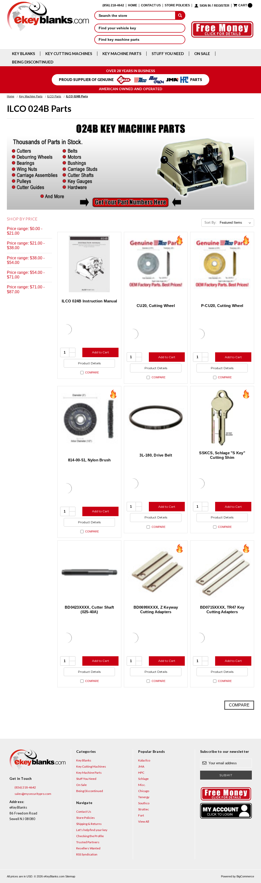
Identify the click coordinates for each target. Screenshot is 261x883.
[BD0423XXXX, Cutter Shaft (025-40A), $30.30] (89, 572)
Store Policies (177, 5)
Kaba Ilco (144, 760)
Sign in (205, 5)
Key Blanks (23, 53)
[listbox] (236, 222)
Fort (141, 815)
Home (132, 5)
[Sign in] (226, 811)
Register (221, 5)
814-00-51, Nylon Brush (89, 460)
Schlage (143, 779)
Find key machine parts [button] (119, 39)
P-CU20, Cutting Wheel (222, 305)
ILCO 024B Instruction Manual (89, 301)
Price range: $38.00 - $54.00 (26, 260)
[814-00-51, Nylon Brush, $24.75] (89, 418)
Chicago (143, 791)
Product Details (89, 363)
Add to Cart (100, 352)
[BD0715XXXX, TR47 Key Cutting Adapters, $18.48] (222, 572)
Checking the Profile (90, 836)
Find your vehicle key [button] (117, 28)
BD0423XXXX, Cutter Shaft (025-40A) (89, 609)
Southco (143, 803)
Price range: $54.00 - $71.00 (26, 274)
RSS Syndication (86, 854)
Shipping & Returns (89, 824)
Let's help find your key (91, 830)
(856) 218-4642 (25, 787)
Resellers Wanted (88, 848)
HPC (141, 772)
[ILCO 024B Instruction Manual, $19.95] (89, 263)
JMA (141, 766)
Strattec (143, 809)
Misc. (142, 785)
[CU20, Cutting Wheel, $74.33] (155, 263)
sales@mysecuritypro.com (32, 794)
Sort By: (210, 222)
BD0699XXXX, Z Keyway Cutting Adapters (156, 609)
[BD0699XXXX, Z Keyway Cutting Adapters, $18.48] (155, 572)
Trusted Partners (87, 842)
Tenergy (143, 797)
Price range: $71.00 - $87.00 (26, 289)
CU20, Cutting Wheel (156, 305)
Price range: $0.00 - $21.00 (24, 230)
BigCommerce (245, 876)
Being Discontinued (32, 62)
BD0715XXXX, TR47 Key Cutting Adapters (222, 609)
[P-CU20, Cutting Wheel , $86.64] (222, 263)
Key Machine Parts (121, 53)
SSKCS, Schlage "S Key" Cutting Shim (222, 455)
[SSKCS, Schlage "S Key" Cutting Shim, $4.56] (222, 418)
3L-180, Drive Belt (155, 455)
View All (143, 821)
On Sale (202, 53)
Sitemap (70, 876)
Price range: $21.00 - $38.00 (26, 245)
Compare (92, 372)
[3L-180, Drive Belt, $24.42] (155, 418)
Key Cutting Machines (68, 53)
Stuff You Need (168, 53)
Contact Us (151, 5)
